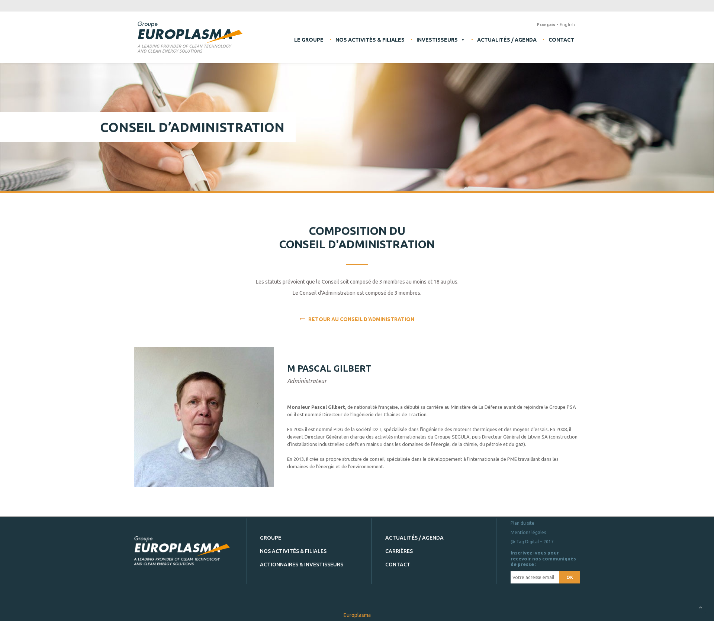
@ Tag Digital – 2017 (532, 541)
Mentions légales (528, 532)
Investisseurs (437, 40)
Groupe (270, 538)
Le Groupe (309, 40)
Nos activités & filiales (370, 40)
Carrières (399, 551)
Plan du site (522, 523)
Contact (561, 40)
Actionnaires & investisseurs (301, 564)
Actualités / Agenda (507, 40)
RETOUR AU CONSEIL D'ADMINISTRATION (359, 319)
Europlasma (357, 615)
